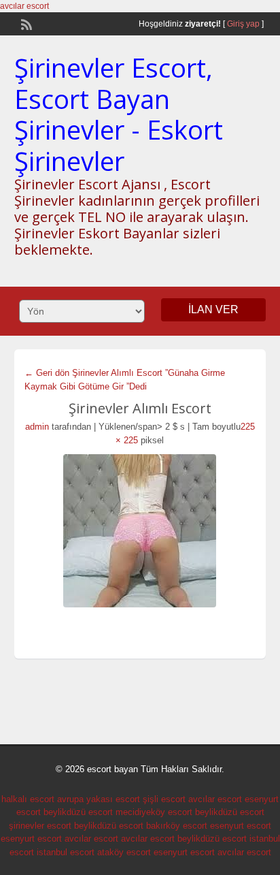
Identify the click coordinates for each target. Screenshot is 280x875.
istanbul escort (65, 852)
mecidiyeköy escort (154, 812)
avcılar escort (24, 6)
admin (37, 426)
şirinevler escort (40, 826)
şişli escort (164, 799)
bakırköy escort (176, 826)
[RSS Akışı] (25, 23)
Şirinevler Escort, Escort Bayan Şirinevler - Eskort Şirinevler (118, 114)
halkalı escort (27, 799)
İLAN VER (213, 309)
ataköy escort (124, 852)
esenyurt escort (240, 826)
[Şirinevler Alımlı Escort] (140, 530)
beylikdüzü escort (78, 812)
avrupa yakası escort (98, 799)
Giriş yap (243, 24)
